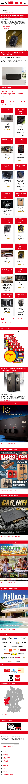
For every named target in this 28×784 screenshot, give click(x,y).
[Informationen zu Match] (16, 649)
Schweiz (6, 714)
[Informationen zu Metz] (23, 650)
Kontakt (5, 772)
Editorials (5, 763)
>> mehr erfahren (5, 365)
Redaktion (5, 754)
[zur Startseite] (15, 3)
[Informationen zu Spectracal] (11, 657)
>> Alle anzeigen (5, 28)
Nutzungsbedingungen (8, 774)
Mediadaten (6, 767)
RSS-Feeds (5, 760)
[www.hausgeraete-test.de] (14, 673)
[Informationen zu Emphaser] (11, 643)
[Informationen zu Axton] (16, 638)
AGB (4, 768)
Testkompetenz (6, 753)
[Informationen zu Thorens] (18, 657)
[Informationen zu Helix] (21, 647)
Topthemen (5, 761)
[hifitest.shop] (17, 680)
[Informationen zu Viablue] (24, 658)
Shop (4, 750)
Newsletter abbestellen (7, 746)
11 (5, 105)
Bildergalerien (6, 757)
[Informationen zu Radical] (4, 658)
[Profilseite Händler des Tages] (14, 726)
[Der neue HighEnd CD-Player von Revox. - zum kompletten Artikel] (14, 76)
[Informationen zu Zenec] (17, 661)
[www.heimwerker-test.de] (21, 673)
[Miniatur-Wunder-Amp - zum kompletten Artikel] (14, 39)
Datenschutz (6, 770)
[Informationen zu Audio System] (9, 639)
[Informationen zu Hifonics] (5, 649)
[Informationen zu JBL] (10, 650)
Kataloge (5, 758)
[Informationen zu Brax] (23, 638)
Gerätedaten (6, 756)
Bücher (4, 751)
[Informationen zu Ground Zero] (14, 646)
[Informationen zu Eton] (23, 643)
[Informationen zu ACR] (4, 639)
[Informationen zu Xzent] (10, 661)
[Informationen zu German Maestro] (7, 647)
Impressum (5, 765)
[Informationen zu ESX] (17, 643)
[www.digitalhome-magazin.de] (7, 673)
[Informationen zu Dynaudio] (4, 642)
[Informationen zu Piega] (21, 654)
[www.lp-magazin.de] (10, 680)
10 (2, 105)
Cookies (5, 771)
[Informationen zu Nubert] (14, 654)
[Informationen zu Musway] (7, 654)
